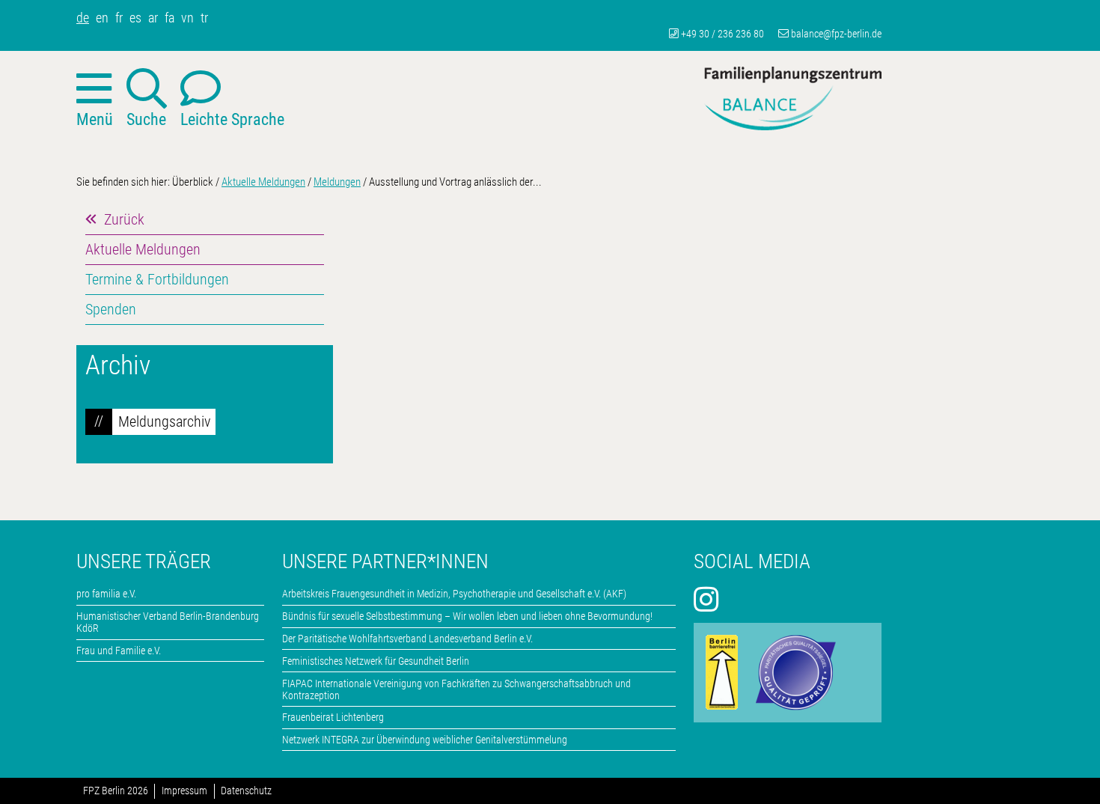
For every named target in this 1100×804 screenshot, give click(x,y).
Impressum (184, 791)
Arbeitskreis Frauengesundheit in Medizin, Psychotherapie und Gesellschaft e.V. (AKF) (454, 594)
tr (204, 17)
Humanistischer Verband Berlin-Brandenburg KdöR (167, 622)
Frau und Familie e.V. (118, 651)
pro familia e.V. (106, 594)
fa (169, 17)
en (102, 17)
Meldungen (337, 182)
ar (153, 17)
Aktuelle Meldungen (263, 182)
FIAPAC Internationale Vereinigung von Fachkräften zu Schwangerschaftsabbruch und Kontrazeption (456, 689)
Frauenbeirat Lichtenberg (333, 717)
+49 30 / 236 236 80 (722, 34)
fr (119, 17)
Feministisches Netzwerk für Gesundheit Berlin (375, 661)
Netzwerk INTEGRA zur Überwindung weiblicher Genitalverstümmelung (424, 740)
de (82, 17)
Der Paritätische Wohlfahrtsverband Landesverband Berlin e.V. (407, 639)
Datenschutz (246, 791)
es (135, 17)
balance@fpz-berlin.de (836, 34)
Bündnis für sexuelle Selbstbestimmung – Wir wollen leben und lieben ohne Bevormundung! (467, 616)
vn (187, 17)
